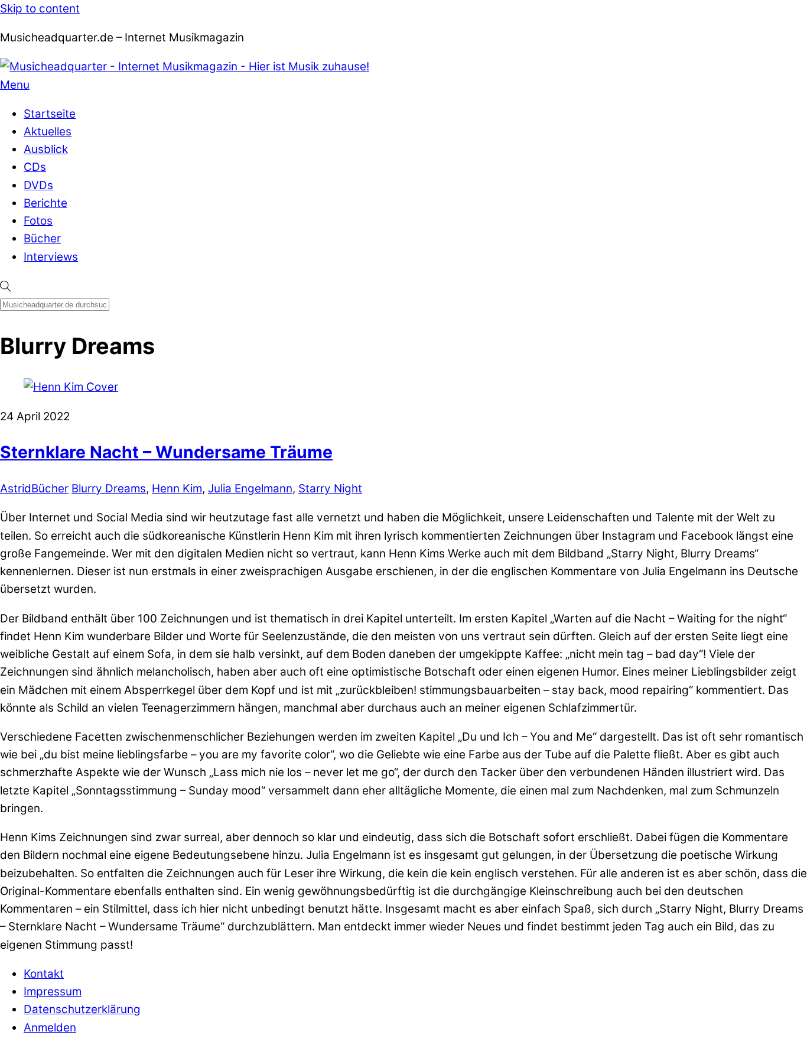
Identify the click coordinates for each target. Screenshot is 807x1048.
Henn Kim (177, 488)
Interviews (51, 257)
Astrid (15, 488)
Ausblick (46, 149)
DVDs (38, 185)
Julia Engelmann (250, 488)
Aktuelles (47, 131)
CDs (35, 167)
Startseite (50, 114)
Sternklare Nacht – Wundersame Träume (166, 452)
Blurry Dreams (108, 488)
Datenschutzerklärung (82, 1009)
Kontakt (44, 974)
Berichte (45, 203)
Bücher (42, 238)
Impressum (53, 991)
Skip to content (40, 8)
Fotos (38, 221)
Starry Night (330, 488)
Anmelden (50, 1027)
